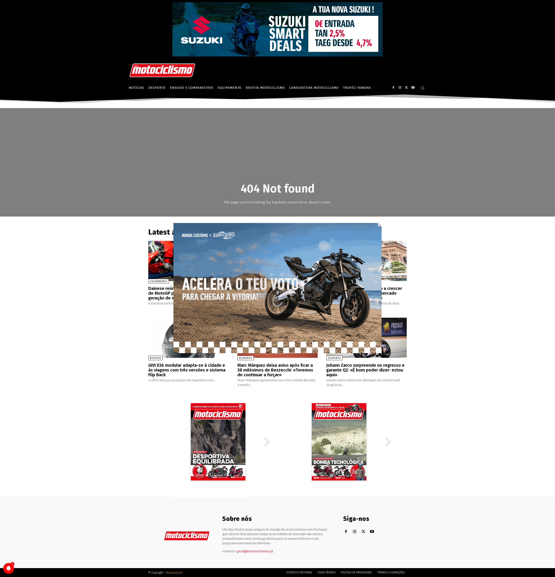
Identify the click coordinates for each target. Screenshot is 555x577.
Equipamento (158, 281)
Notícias (155, 358)
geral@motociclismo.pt (255, 551)
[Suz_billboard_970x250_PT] (277, 55)
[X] (406, 87)
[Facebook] (393, 87)
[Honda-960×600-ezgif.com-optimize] (277, 352)
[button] (422, 88)
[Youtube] (413, 87)
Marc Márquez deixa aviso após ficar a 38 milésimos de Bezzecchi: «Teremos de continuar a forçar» (275, 370)
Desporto (245, 358)
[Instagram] (400, 87)
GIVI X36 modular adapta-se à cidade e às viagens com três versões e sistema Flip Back (186, 370)
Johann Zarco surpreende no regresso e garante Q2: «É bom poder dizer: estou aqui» (365, 370)
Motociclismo (174, 572)
